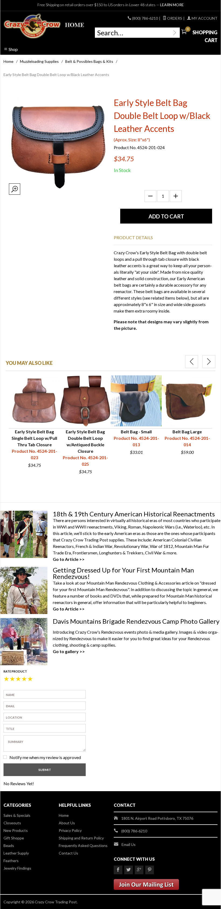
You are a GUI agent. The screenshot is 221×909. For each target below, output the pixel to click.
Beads (9, 845)
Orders (174, 18)
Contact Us (68, 853)
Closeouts (12, 823)
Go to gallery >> (69, 651)
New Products (16, 830)
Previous (191, 361)
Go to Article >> (69, 559)
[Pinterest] (149, 870)
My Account (204, 18)
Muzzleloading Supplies (39, 61)
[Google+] (139, 870)
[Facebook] (118, 870)
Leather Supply (16, 853)
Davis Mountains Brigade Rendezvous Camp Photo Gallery (136, 621)
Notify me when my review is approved (45, 757)
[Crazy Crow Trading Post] (44, 26)
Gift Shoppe (14, 838)
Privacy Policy (70, 830)
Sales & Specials (17, 815)
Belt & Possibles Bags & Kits (89, 61)
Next (208, 361)
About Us (67, 823)
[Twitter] (128, 870)
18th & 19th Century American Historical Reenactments (134, 514)
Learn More (172, 4)
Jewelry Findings (17, 868)
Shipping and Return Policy (81, 838)
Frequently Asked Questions (83, 845)
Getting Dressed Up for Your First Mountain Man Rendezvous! (123, 573)
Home (8, 61)
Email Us (129, 844)
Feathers (11, 860)
